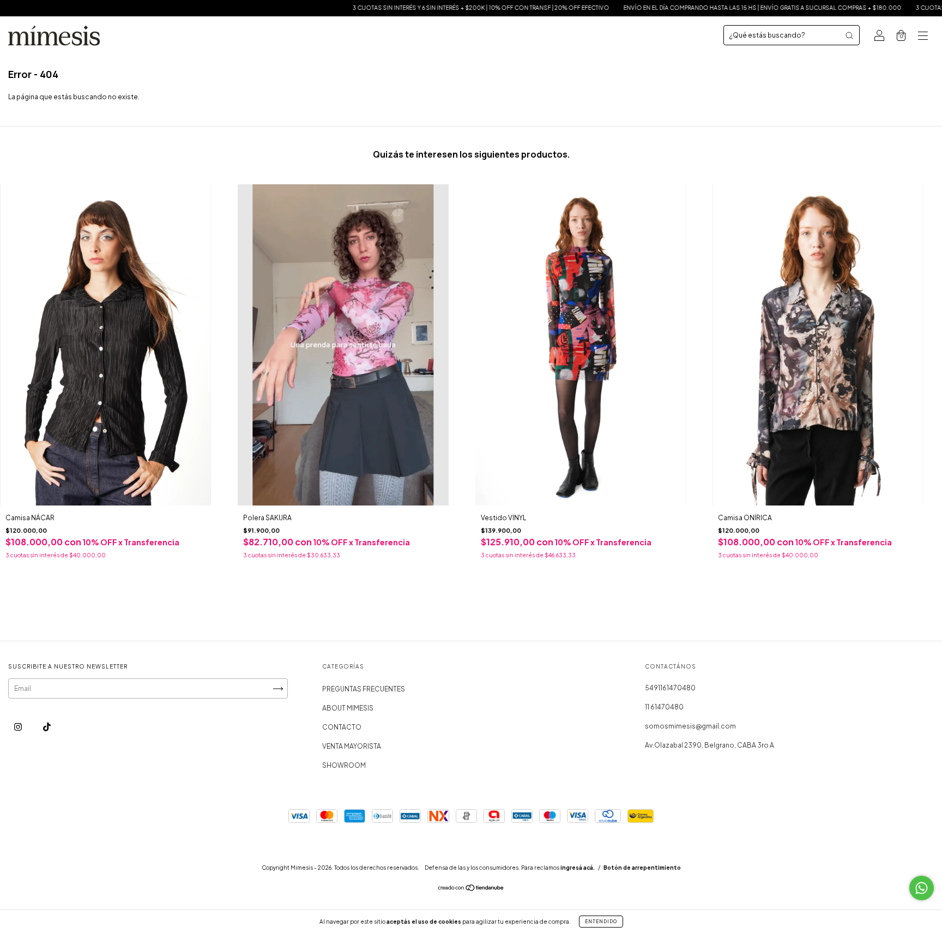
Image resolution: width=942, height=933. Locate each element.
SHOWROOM (344, 765)
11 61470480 (664, 707)
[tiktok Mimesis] (47, 727)
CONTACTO (341, 727)
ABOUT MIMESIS (347, 708)
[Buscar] (849, 35)
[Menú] (922, 37)
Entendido (601, 921)
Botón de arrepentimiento (642, 867)
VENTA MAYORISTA (351, 746)
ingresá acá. (577, 867)
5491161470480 (670, 688)
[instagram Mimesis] (18, 727)
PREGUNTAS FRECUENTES (363, 689)
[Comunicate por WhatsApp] (921, 888)
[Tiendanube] (471, 889)
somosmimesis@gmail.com (690, 726)
